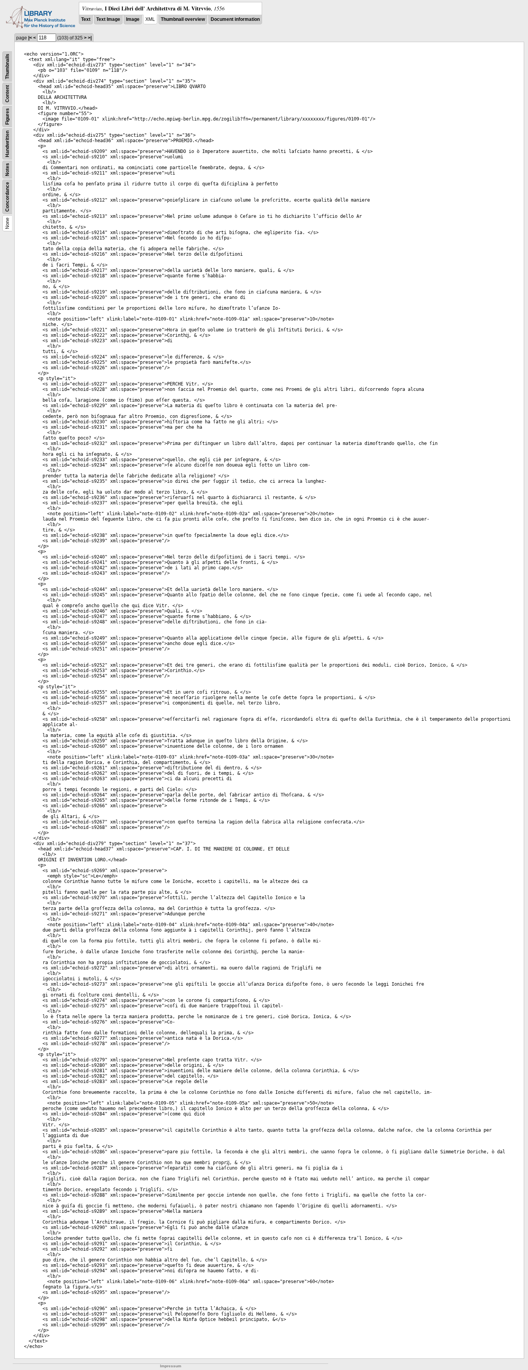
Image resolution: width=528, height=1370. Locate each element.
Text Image (108, 19)
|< (30, 38)
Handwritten (7, 144)
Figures (7, 116)
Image (133, 19)
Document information (235, 19)
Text (85, 19)
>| (90, 38)
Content (7, 93)
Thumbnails (7, 66)
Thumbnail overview (183, 19)
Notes (7, 169)
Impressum (170, 1366)
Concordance (7, 197)
